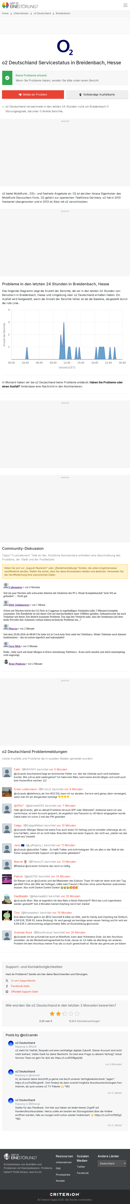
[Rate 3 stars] (65, 1013)
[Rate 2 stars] (59, 1013)
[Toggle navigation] (125, 5)
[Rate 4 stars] (71, 1013)
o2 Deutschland (42, 13)
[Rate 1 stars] (52, 1013)
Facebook (83, 1173)
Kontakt (60, 1180)
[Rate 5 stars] (77, 1013)
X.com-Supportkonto (23, 980)
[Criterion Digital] (65, 1194)
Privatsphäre (63, 1174)
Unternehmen (21, 13)
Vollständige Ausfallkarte (99, 94)
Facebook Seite (20, 986)
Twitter (81, 1166)
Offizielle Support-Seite (24, 991)
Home (5, 13)
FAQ (58, 1168)
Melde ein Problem (35, 94)
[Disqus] (65, 623)
